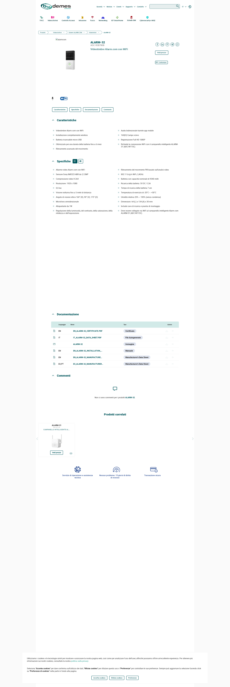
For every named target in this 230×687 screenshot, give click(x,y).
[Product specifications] (80, 161)
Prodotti (42, 32)
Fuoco (92, 20)
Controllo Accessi (68, 20)
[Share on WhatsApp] (177, 44)
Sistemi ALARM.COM (75, 32)
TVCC (42, 20)
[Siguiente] (193, 439)
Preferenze (132, 678)
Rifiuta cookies (116, 678)
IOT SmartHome (117, 20)
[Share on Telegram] (172, 44)
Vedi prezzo (161, 52)
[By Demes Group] (55, 6)
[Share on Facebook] (157, 44)
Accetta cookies (99, 678)
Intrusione (82, 20)
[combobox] (165, 6)
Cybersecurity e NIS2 (147, 20)
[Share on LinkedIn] (162, 44)
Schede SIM (131, 20)
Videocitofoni (53, 20)
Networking (103, 20)
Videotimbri (92, 32)
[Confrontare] (71, 453)
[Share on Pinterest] (167, 44)
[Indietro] (37, 439)
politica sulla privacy (79, 661)
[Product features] (75, 161)
